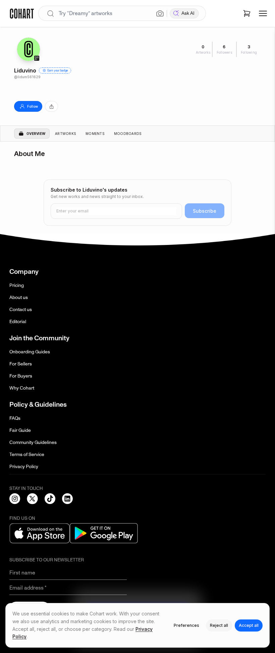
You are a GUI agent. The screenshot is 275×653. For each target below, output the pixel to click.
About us (18, 297)
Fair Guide (20, 430)
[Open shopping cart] (247, 13)
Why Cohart (21, 388)
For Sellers (20, 364)
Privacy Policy (23, 466)
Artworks (65, 134)
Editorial (17, 321)
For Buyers (20, 376)
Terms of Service (26, 454)
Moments (95, 134)
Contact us (20, 309)
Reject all (219, 625)
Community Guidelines (33, 442)
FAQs (14, 418)
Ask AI (188, 13)
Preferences (186, 625)
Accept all (249, 625)
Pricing (16, 285)
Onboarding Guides (29, 352)
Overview (35, 134)
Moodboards (128, 134)
